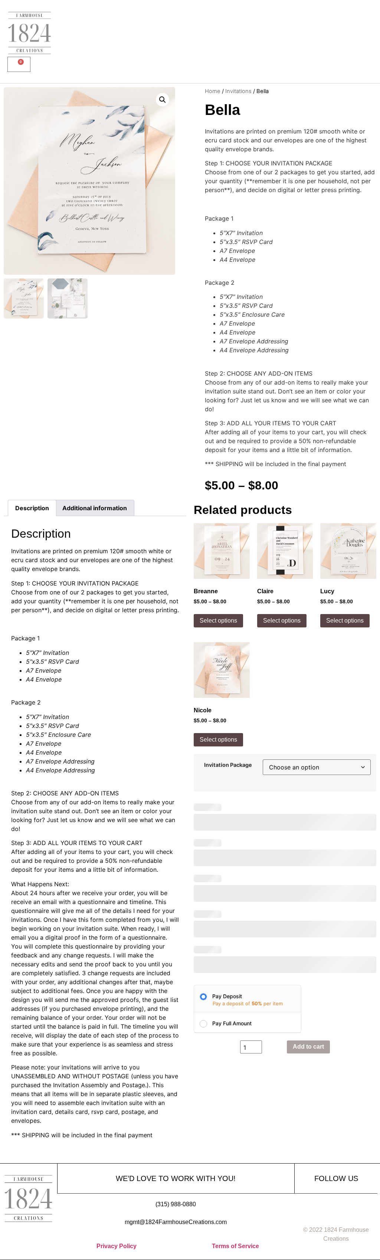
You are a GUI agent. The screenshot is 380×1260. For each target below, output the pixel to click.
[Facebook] (363, 33)
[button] (256, 34)
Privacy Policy (116, 1246)
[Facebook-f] (308, 1206)
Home (212, 91)
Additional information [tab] (94, 508)
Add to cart (308, 1046)
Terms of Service (235, 1246)
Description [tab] (32, 508)
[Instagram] (317, 33)
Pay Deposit (227, 996)
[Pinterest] (340, 33)
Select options (218, 620)
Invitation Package (228, 765)
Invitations (238, 91)
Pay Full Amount (232, 1023)
